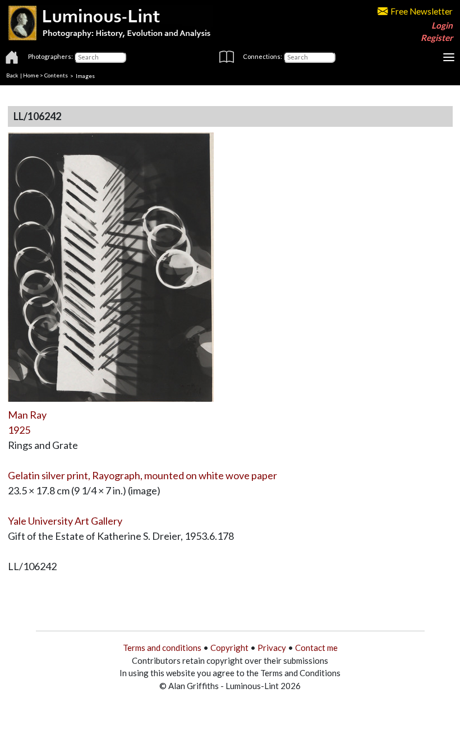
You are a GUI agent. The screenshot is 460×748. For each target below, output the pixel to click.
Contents (56, 75)
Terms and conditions (162, 648)
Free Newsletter (421, 11)
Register (437, 38)
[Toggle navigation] (449, 57)
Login (442, 25)
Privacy (271, 648)
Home (31, 75)
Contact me (316, 648)
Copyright (229, 648)
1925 (19, 430)
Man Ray (27, 415)
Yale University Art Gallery (65, 521)
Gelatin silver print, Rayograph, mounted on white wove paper (142, 475)
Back (12, 75)
